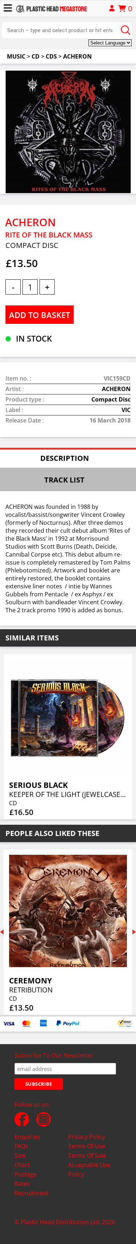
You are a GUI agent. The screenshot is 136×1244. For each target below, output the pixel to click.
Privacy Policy (86, 1137)
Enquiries (27, 1137)
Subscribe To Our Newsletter (54, 1055)
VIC (126, 410)
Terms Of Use (86, 1146)
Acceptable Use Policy (89, 1169)
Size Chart (22, 1160)
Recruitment (32, 1193)
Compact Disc (111, 399)
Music (16, 56)
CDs (51, 56)
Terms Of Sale (87, 1155)
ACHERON (77, 56)
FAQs (21, 1146)
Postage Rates (26, 1179)
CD (36, 56)
